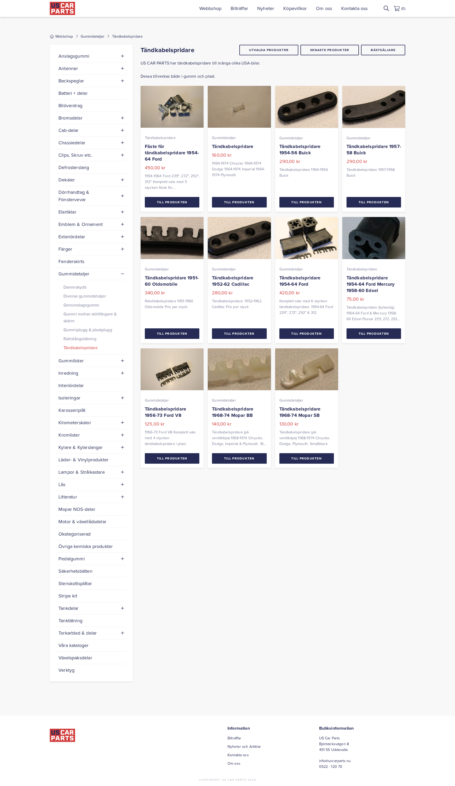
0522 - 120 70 (331, 766)
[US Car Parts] (62, 8)
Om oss (324, 8)
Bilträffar (239, 8)
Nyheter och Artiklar (244, 746)
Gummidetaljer (93, 36)
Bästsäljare (383, 50)
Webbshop (210, 8)
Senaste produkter (329, 50)
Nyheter (265, 8)
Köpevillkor (295, 8)
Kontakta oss (354, 8)
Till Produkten (172, 202)
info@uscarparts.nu (335, 760)
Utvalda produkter (269, 50)
